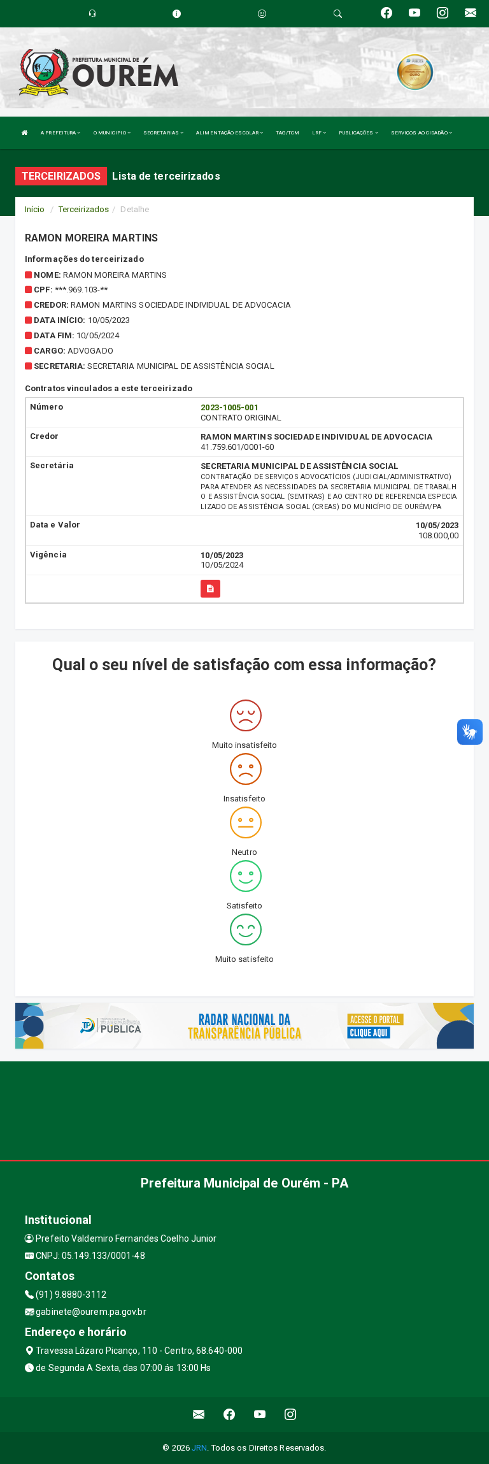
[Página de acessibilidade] (262, 13)
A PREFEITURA (59, 133)
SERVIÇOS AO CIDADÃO (420, 133)
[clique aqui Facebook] (229, 1414)
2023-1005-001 (229, 407)
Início (35, 209)
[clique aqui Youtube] (260, 1414)
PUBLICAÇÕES (356, 133)
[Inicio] (24, 133)
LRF (317, 133)
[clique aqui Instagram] (291, 1414)
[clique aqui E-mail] (199, 1414)
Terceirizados (84, 209)
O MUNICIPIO (110, 133)
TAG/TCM (287, 133)
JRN (199, 1448)
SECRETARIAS (161, 133)
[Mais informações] (210, 589)
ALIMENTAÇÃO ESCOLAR (228, 133)
